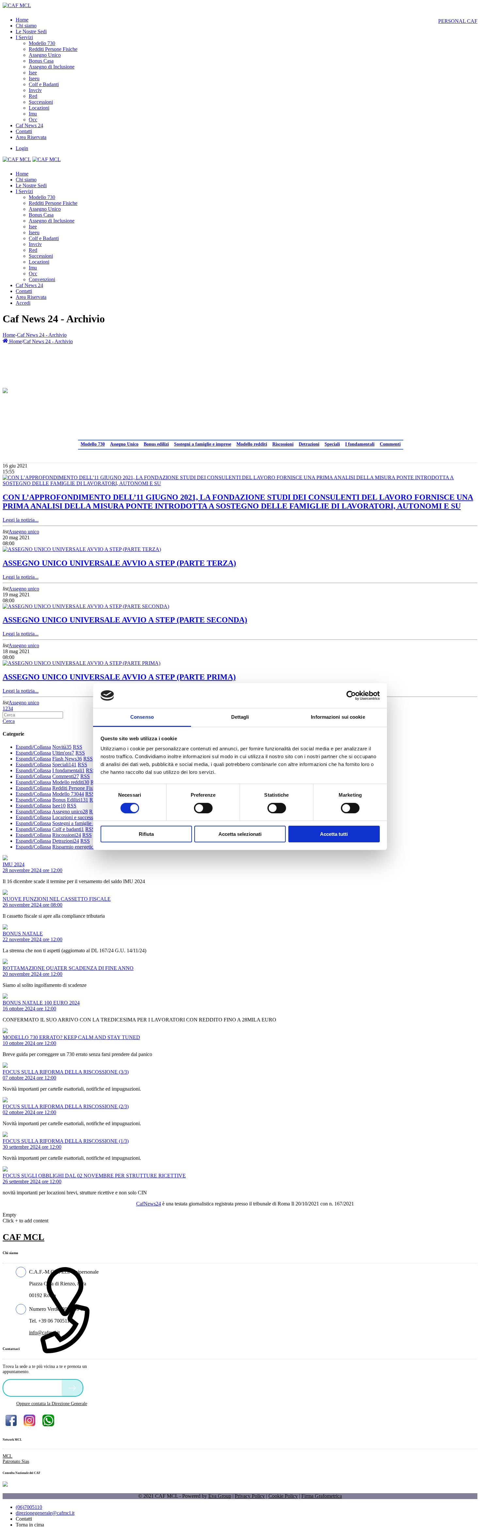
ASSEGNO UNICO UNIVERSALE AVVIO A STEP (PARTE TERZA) (119, 563)
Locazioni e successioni (78, 817)
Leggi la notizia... (21, 520)
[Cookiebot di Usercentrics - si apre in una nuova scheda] (351, 695)
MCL (7, 1456)
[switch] (203, 808)
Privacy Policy (250, 1496)
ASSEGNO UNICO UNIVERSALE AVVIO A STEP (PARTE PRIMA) (119, 677)
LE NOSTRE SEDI (34, 1387)
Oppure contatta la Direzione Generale (51, 1403)
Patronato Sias (16, 1461)
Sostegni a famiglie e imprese (202, 444)
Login (22, 148)
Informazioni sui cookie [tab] (338, 717)
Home (9, 335)
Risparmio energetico (75, 847)
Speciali (332, 444)
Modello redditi (251, 444)
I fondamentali (360, 444)
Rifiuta (146, 834)
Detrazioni (309, 444)
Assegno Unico (124, 444)
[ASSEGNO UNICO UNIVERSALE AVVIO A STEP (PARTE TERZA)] (82, 549)
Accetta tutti (334, 834)
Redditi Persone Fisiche (78, 788)
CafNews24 (148, 1203)
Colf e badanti (68, 829)
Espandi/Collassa (33, 747)
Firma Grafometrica (321, 1496)
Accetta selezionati (240, 834)
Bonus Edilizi (70, 800)
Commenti (390, 444)
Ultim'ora (63, 753)
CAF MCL (23, 1237)
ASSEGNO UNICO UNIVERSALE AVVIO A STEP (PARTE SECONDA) (125, 620)
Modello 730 (93, 444)
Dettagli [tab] (240, 717)
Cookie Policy (283, 1496)
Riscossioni (283, 444)
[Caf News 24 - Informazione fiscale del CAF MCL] (5, 389)
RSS (77, 747)
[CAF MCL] (17, 5)
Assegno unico (23, 531)
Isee (59, 805)
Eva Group (219, 1496)
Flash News (67, 758)
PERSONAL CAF (457, 21)
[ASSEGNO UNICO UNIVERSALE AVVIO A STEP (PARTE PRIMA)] (81, 663)
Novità (62, 747)
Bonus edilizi (156, 444)
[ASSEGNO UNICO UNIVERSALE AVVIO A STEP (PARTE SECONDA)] (86, 606)
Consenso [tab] (142, 717)
